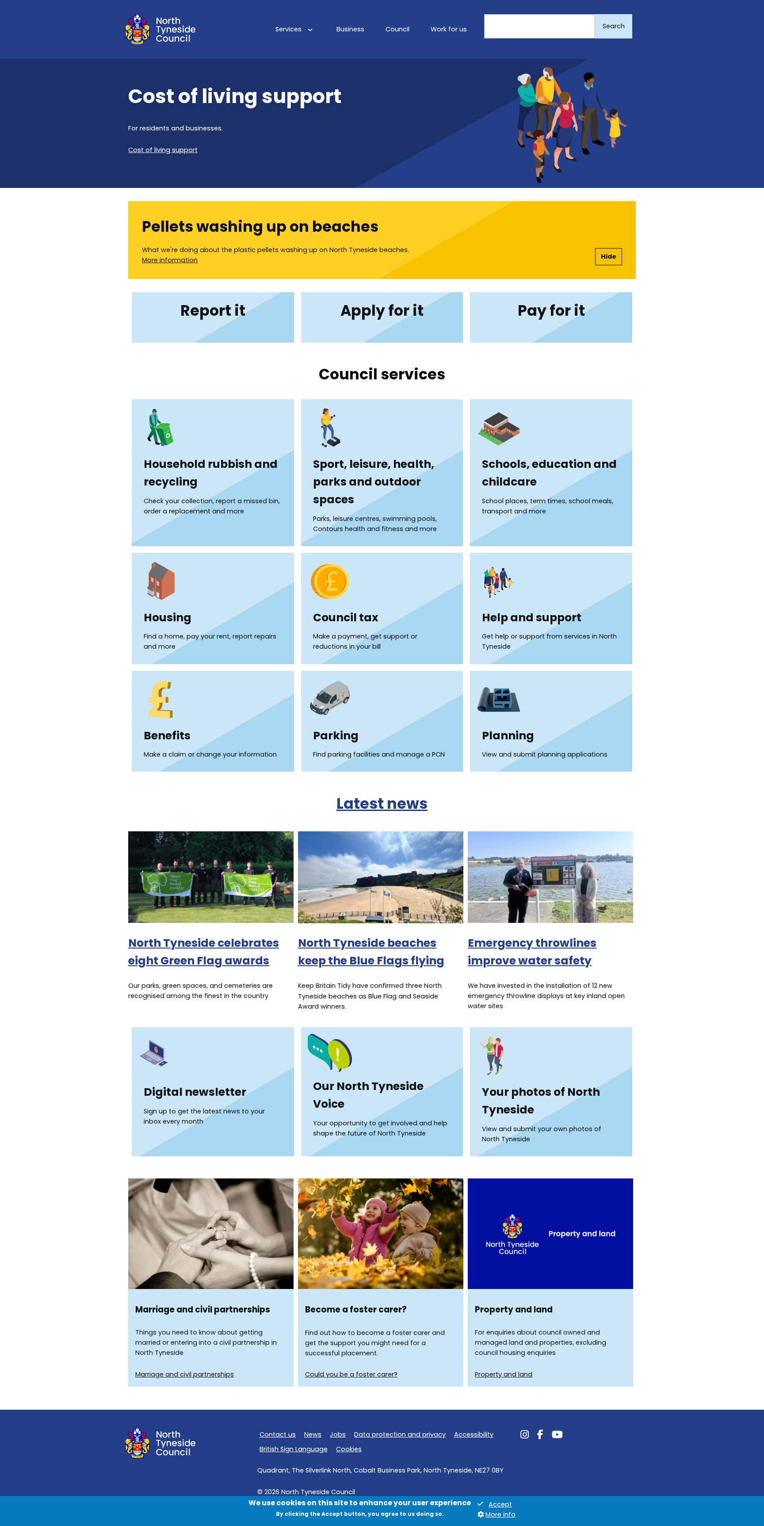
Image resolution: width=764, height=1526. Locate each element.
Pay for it (551, 310)
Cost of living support (163, 149)
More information (170, 260)
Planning (508, 735)
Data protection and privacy (400, 1434)
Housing (167, 617)
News (312, 1434)
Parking (336, 735)
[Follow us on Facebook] (540, 1435)
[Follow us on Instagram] (524, 1435)
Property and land (503, 1374)
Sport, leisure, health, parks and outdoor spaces (373, 481)
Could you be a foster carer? (351, 1374)
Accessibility (473, 1434)
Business (350, 29)
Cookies (349, 1449)
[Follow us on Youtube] (557, 1435)
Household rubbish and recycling (211, 473)
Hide (608, 256)
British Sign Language (294, 1449)
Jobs (338, 1434)
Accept (500, 1504)
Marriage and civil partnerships (184, 1374)
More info (500, 1514)
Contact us (278, 1434)
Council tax (345, 617)
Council (397, 29)
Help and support (531, 617)
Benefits (167, 735)
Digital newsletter (195, 1092)
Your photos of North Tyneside (541, 1100)
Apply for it (382, 310)
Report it (212, 310)
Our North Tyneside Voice (368, 1095)
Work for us (449, 29)
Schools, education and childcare (549, 473)
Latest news (382, 803)
